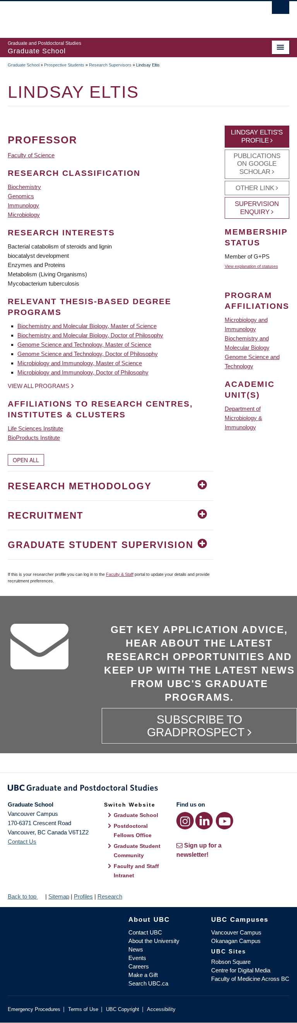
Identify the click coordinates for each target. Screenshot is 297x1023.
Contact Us (22, 841)
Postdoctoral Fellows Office (133, 830)
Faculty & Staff (119, 574)
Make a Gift (143, 975)
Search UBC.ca (148, 983)
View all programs (38, 386)
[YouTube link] (224, 820)
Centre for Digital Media (240, 970)
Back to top (23, 896)
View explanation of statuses (251, 266)
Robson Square (231, 961)
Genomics (21, 196)
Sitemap (58, 896)
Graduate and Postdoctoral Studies (148, 789)
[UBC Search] (280, 9)
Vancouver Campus (236, 932)
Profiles (83, 896)
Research (109, 896)
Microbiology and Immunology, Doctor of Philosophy (82, 372)
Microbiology (24, 214)
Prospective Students (64, 65)
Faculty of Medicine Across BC (250, 978)
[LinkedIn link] (204, 820)
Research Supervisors (110, 65)
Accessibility (161, 1009)
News (135, 949)
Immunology (23, 205)
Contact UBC (145, 932)
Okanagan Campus (236, 941)
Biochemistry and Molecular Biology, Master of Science (87, 326)
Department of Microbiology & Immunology (243, 418)
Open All (26, 460)
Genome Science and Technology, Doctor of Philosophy (87, 354)
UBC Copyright (122, 1009)
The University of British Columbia (127, 16)
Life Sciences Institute (35, 428)
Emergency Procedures (34, 1009)
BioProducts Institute (34, 437)
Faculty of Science (31, 155)
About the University (153, 941)
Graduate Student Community (137, 850)
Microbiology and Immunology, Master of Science (79, 363)
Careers (138, 966)
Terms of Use (83, 1009)
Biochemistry (24, 187)
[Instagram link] (185, 820)
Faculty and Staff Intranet (136, 870)
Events (137, 958)
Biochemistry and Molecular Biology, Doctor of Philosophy (90, 335)
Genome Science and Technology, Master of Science (84, 344)
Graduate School (23, 65)
